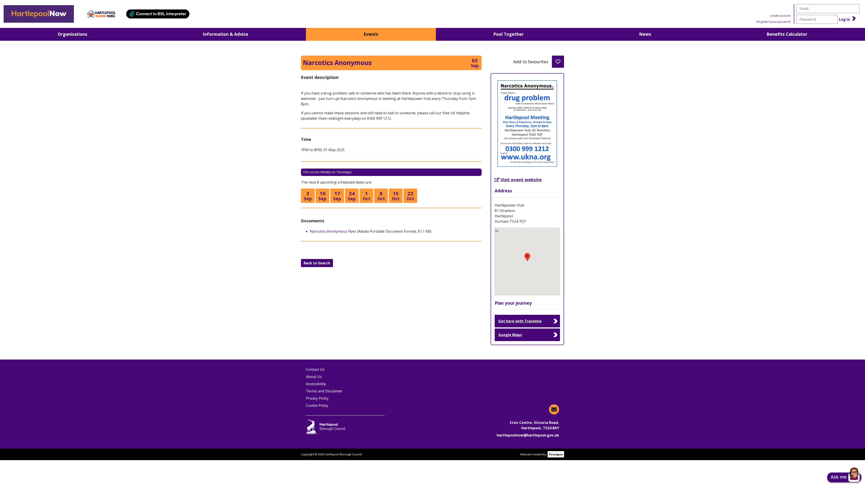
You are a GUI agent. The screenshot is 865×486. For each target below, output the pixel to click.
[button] (844, 477)
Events (371, 34)
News (645, 34)
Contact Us (315, 369)
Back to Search (317, 263)
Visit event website (521, 179)
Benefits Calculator (787, 34)
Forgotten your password (773, 22)
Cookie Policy (317, 405)
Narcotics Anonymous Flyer (333, 231)
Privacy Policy (317, 398)
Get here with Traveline (520, 321)
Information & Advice (225, 34)
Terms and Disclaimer (324, 391)
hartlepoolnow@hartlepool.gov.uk (528, 435)
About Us (314, 376)
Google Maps (510, 334)
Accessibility (316, 383)
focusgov (556, 454)
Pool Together (508, 34)
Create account (780, 16)
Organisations (72, 34)
